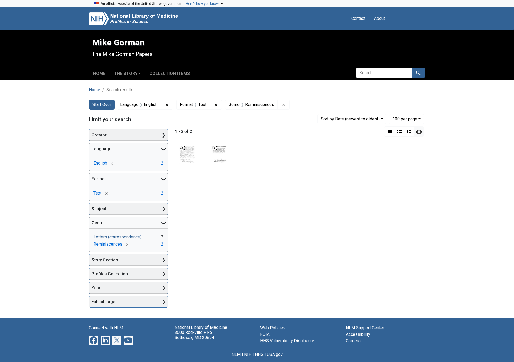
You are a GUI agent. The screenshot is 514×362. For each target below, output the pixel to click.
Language (101, 148)
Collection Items (169, 73)
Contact (358, 18)
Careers (353, 340)
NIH (247, 354)
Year (96, 287)
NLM (236, 354)
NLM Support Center (365, 327)
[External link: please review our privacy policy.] (93, 339)
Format (99, 178)
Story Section (105, 259)
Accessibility (358, 334)
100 (404, 118)
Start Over (101, 104)
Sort (350, 118)
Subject (99, 208)
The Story (126, 73)
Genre (97, 222)
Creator (99, 135)
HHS (259, 354)
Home (99, 73)
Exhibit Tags (103, 301)
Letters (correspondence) (117, 236)
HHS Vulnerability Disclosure (287, 340)
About (379, 18)
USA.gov (275, 354)
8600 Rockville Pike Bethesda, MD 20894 (194, 335)
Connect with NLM (106, 327)
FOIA (265, 334)
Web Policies (272, 327)
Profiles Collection (110, 273)
